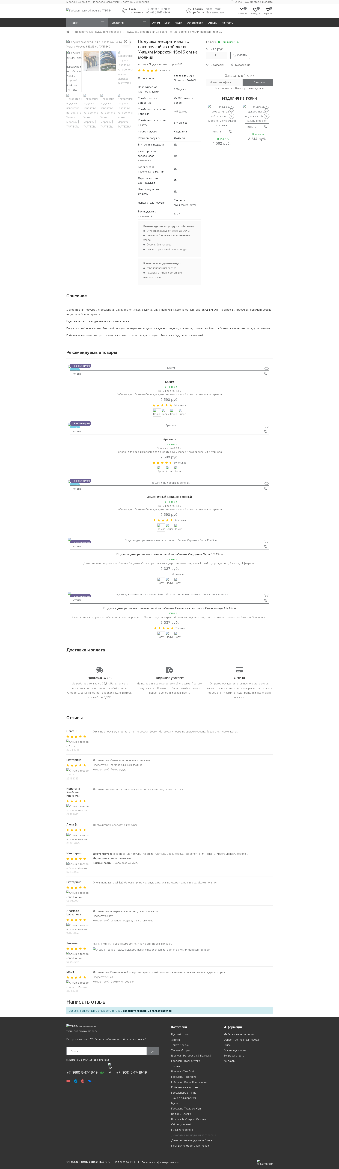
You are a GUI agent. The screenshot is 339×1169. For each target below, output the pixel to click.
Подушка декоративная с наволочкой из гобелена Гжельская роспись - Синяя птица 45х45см (169, 608)
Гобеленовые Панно (183, 1092)
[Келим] (169, 368)
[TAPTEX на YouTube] (68, 1081)
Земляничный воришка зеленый (169, 497)
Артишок (169, 439)
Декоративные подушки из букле (191, 1140)
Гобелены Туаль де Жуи (186, 1108)
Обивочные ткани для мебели (242, 1039)
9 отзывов (165, 70)
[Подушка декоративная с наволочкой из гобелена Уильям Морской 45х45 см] (74, 71)
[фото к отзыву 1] (151, 949)
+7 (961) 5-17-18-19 (158, 12)
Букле (175, 1103)
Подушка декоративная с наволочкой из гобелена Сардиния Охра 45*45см (169, 554)
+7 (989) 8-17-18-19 (158, 9)
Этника (175, 1039)
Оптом (156, 22)
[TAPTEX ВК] (90, 1081)
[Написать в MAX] (109, 1068)
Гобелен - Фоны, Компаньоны (189, 1082)
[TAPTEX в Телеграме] (75, 1081)
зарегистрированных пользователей (147, 1010)
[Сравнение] (231, 116)
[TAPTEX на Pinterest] (82, 1081)
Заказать (259, 82)
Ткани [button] (74, 23)
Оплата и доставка (235, 1050)
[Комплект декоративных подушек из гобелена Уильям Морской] (257, 114)
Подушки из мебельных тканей (190, 1145)
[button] (268, 11)
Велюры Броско (181, 1113)
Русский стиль (180, 1034)
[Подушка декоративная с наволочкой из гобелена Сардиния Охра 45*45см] (169, 540)
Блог (167, 22)
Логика (175, 1066)
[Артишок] (169, 425)
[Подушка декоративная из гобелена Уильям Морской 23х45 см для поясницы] (222, 116)
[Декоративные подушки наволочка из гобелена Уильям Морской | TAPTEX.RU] (91, 71)
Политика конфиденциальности (160, 1162)
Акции (178, 22)
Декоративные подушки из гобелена (98, 31)
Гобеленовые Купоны (184, 1087)
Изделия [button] (118, 23)
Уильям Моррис (181, 1050)
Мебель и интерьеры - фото (241, 1034)
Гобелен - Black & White (185, 1060)
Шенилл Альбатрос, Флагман (189, 1119)
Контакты (227, 22)
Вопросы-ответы (234, 1055)
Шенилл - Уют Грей (183, 1071)
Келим (169, 382)
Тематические (180, 1044)
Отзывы (212, 22)
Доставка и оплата (261, 1)
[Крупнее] (125, 41)
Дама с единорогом (183, 1097)
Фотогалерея (195, 22)
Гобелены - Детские (184, 1076)
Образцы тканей (181, 1124)
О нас (238, 1)
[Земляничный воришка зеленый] (169, 482)
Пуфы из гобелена (182, 1129)
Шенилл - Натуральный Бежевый (191, 1055)
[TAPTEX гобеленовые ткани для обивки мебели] (117, 1028)
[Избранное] (231, 109)
